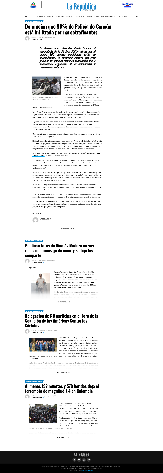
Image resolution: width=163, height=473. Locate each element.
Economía (60, 16)
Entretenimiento (108, 16)
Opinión (50, 16)
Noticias (40, 16)
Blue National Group (87, 470)
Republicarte (92, 16)
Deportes (122, 16)
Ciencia (69, 16)
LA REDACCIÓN (37, 39)
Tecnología (79, 16)
